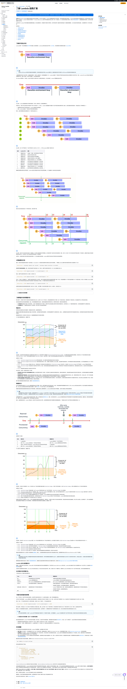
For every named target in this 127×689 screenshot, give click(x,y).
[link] (28, 6)
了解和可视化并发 (21, 28)
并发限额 (19, 33)
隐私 (21, 687)
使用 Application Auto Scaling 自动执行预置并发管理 (68, 560)
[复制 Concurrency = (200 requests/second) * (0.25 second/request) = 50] (92, 289)
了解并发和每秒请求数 (22, 32)
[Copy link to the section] (15, 43)
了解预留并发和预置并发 (22, 30)
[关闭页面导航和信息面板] (125, 14)
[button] (22, 292)
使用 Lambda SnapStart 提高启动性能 (73, 394)
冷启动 (38, 386)
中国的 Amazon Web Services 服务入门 (71, 14)
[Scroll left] (54, 3)
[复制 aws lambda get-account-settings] (92, 641)
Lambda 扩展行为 (21, 38)
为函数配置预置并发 (21, 36)
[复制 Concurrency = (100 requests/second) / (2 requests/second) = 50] (92, 283)
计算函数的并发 (20, 29)
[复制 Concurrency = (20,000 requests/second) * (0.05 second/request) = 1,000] (92, 604)
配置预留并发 (22, 681)
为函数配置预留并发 (21, 35)
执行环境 (28, 45)
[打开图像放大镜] (17, 68)
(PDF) (79, 14)
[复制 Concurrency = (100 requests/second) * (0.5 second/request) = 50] (92, 276)
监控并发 (19, 39)
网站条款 (24, 687)
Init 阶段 (52, 45)
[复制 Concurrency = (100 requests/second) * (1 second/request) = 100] (92, 271)
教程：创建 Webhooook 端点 (25, 683)
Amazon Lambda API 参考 (102, 26)
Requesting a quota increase (75, 631)
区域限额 (34, 552)
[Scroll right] (69, 3)
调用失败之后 (45, 396)
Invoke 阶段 (68, 45)
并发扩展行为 (59, 619)
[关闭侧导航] (13, 6)
